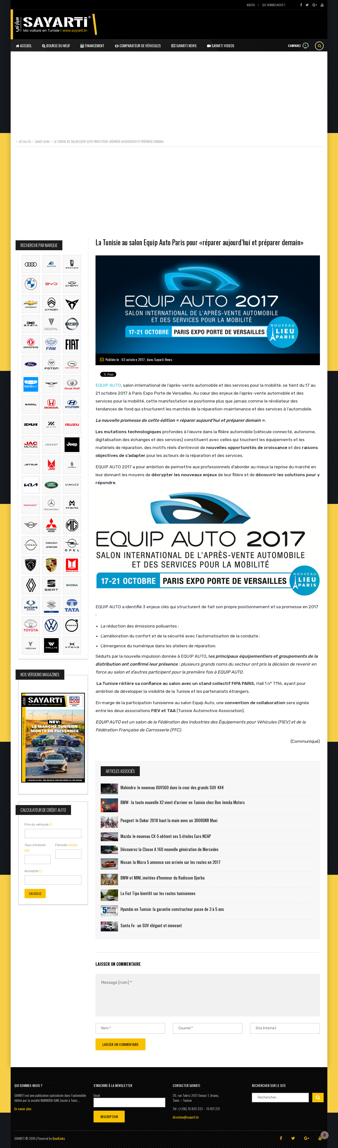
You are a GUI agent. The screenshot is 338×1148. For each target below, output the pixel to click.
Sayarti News (186, 45)
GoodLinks (58, 1138)
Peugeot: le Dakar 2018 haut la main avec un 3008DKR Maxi (169, 820)
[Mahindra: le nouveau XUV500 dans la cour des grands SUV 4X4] (109, 789)
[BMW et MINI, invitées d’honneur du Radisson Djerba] (109, 879)
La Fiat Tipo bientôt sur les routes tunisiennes (158, 893)
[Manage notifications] (325, 1135)
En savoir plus (22, 1108)
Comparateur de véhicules (140, 45)
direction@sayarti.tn (186, 1117)
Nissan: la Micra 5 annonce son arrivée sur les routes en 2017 (170, 862)
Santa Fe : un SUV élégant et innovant (151, 925)
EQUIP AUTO (108, 385)
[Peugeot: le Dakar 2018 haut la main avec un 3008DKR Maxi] (109, 822)
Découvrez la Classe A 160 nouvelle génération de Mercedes (169, 849)
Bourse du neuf (58, 45)
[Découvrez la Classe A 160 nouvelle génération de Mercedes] (109, 849)
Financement (94, 45)
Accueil (251, 5)
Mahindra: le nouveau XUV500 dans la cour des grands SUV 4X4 (172, 787)
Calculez (35, 893)
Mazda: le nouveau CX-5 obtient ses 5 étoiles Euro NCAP (166, 836)
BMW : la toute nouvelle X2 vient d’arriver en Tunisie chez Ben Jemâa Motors (183, 802)
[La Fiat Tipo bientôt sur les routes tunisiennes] (109, 895)
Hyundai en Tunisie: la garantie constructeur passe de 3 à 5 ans (172, 909)
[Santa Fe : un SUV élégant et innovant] (109, 926)
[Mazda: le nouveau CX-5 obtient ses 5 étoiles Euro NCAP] (109, 836)
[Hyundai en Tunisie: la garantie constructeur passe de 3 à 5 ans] (109, 911)
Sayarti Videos (222, 45)
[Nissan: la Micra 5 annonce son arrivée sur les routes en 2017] (109, 864)
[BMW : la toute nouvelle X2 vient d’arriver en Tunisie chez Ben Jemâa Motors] (109, 805)
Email (97, 1095)
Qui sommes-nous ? (273, 5)
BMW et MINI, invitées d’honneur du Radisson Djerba (163, 878)
